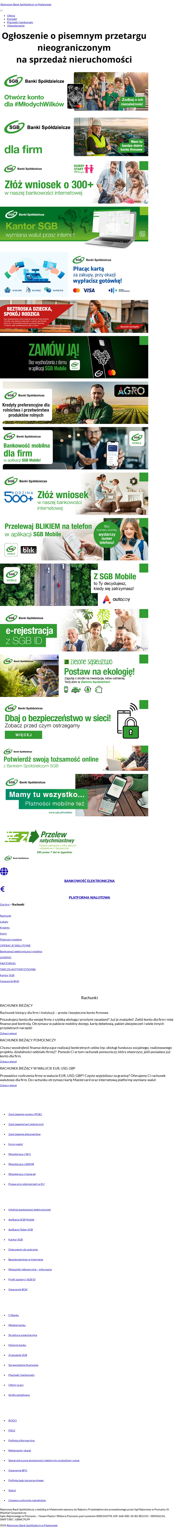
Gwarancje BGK (9, 981)
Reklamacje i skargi (19, 1450)
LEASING (5, 957)
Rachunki (5, 915)
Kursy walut (15, 1144)
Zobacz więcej (8, 1033)
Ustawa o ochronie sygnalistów (27, 1500)
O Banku (13, 1315)
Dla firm (5, 904)
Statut (12, 1490)
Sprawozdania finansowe (23, 1365)
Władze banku (17, 1325)
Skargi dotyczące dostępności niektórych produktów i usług (43, 1460)
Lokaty (4, 921)
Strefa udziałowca (19, 1394)
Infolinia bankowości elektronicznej (29, 1209)
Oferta (11, 15)
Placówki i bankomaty (20, 22)
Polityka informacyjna (21, 1440)
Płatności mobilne (11, 939)
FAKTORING (8, 963)
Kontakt (12, 18)
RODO (12, 1420)
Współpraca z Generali (22, 1174)
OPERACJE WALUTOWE (15, 945)
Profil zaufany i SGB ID (21, 1279)
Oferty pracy (16, 1385)
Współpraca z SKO (19, 1154)
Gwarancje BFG (17, 1470)
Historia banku (17, 1345)
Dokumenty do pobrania (23, 1249)
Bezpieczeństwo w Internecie (25, 1259)
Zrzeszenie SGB (17, 1355)
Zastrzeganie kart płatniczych (26, 1124)
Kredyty (5, 927)
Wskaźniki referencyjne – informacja (30, 1269)
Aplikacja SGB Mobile (21, 1219)
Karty (3, 933)
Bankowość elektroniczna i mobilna (21, 951)
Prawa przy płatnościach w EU (26, 1184)
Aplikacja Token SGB (20, 1229)
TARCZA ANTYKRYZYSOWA (18, 969)
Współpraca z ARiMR (21, 1164)
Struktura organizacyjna (22, 1335)
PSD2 (11, 1430)
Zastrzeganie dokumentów (24, 1134)
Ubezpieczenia (15, 25)
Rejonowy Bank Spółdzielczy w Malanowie (25, 4)
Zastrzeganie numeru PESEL (25, 1114)
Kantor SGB (7, 975)
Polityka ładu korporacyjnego (26, 1480)
